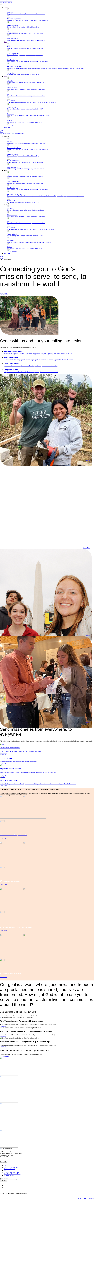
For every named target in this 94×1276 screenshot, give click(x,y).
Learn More (3, 293)
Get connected (4, 295)
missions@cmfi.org (5, 1158)
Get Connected (8, 127)
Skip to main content (6, 1)
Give (5, 42)
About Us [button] (6, 204)
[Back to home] (6, 2)
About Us (6, 76)
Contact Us (13, 125)
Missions (6, 7)
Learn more (87, 460)
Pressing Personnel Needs (11, 1172)
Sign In (2, 130)
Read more (3, 1026)
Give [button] (5, 170)
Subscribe (3, 1180)
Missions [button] (6, 136)
